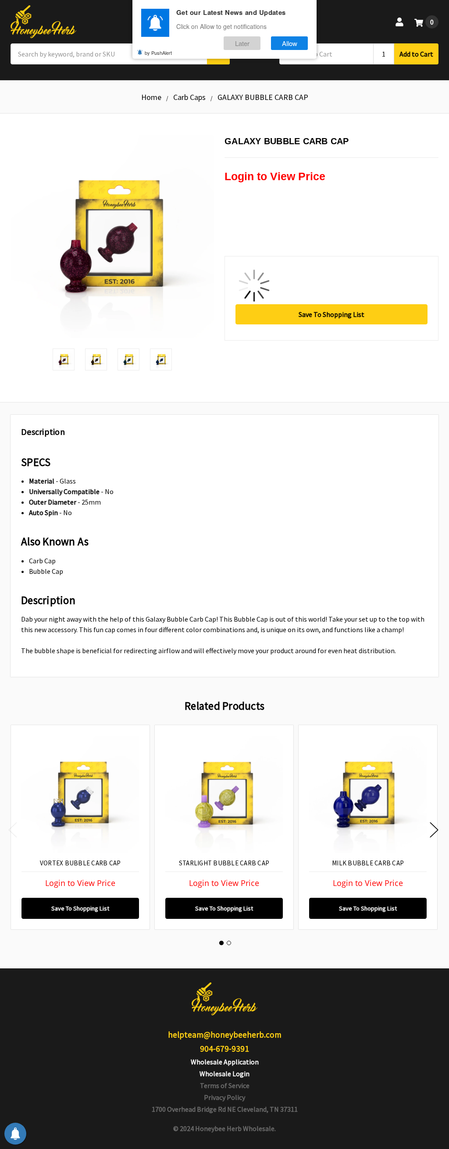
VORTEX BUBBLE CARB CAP (80, 863)
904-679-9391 (224, 1048)
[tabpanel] (80, 827)
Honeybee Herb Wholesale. (235, 1128)
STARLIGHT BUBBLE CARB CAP (224, 863)
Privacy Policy (224, 1097)
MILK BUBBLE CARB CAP (368, 863)
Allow (289, 43)
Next (434, 829)
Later (242, 43)
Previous (12, 829)
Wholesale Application (225, 1061)
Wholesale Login (224, 1073)
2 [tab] (229, 943)
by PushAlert (158, 52)
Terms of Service (224, 1085)
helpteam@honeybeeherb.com (225, 1034)
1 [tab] (221, 943)
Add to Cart (416, 54)
